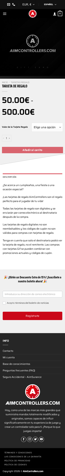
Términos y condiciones (18, 452)
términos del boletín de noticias (32, 303)
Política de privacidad (17, 460)
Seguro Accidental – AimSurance (22, 377)
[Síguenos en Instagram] (29, 439)
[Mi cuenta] (55, 14)
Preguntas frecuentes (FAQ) (19, 370)
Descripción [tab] (9, 177)
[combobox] (29, 4)
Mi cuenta (9, 357)
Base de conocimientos (16, 364)
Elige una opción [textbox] (45, 127)
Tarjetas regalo (20, 82)
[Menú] (5, 13)
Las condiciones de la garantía (23, 456)
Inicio (5, 82)
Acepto (27, 303)
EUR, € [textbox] (26, 4)
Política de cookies (15, 464)
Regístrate (32, 316)
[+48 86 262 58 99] (14, 4)
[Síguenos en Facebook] (23, 439)
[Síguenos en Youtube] (41, 439)
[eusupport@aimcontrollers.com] (9, 4)
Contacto (8, 351)
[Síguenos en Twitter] (35, 439)
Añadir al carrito (32, 150)
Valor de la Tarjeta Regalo (15, 127)
